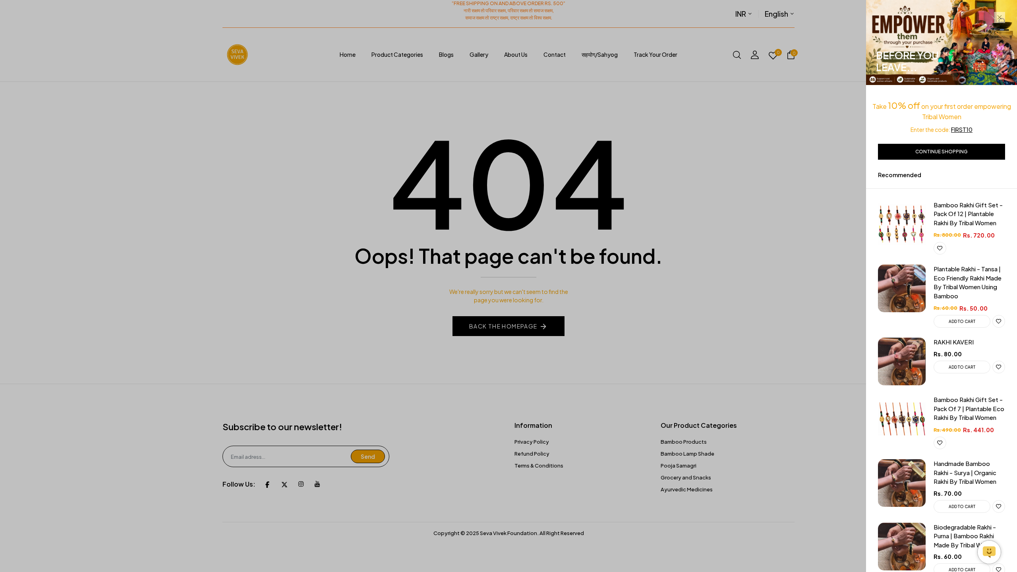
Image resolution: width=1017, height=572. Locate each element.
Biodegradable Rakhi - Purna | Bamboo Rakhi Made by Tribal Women (966, 536)
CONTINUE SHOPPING (941, 152)
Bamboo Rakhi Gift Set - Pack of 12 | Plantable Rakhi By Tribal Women (968, 213)
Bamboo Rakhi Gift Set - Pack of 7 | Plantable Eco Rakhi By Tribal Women (969, 408)
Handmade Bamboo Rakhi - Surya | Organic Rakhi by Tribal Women (965, 472)
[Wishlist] (940, 248)
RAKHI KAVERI (954, 342)
